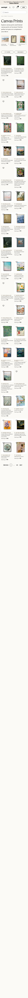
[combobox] (14, 12)
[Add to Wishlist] (3, 56)
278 (17, 465)
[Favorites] (13, 7)
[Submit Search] (3, 12)
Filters (8, 52)
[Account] (10, 7)
